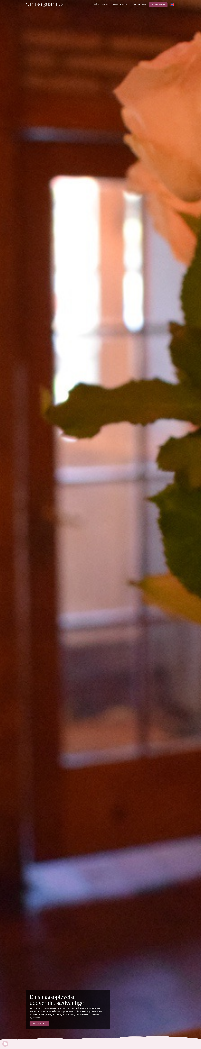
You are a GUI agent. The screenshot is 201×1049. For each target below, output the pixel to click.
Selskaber (140, 4)
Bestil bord (39, 1023)
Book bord (158, 4)
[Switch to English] (172, 4)
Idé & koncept (102, 4)
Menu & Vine (120, 4)
